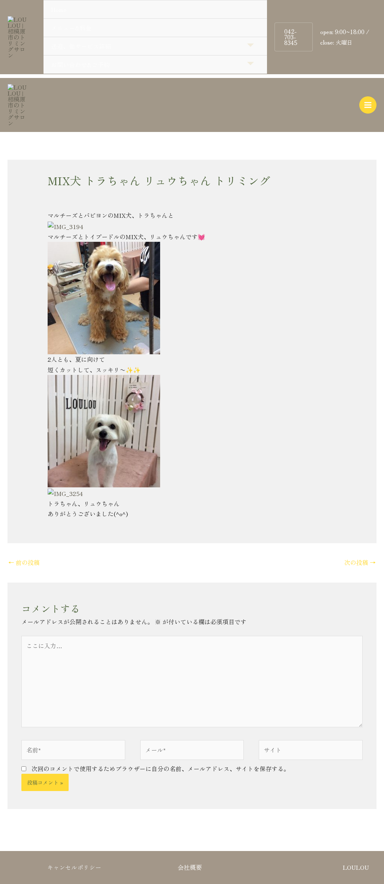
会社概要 (190, 867)
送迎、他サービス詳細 (81, 46)
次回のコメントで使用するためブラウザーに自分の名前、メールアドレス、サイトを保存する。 (161, 768)
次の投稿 (360, 562)
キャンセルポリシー (74, 867)
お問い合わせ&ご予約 (80, 64)
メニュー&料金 (71, 27)
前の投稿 (24, 562)
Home (58, 9)
